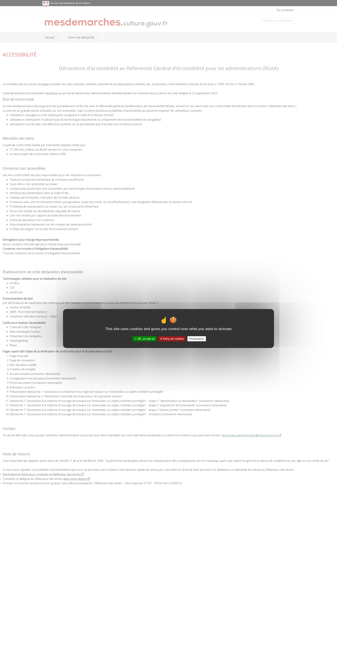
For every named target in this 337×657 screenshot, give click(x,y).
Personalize (196, 338)
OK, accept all (146, 338)
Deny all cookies (173, 338)
